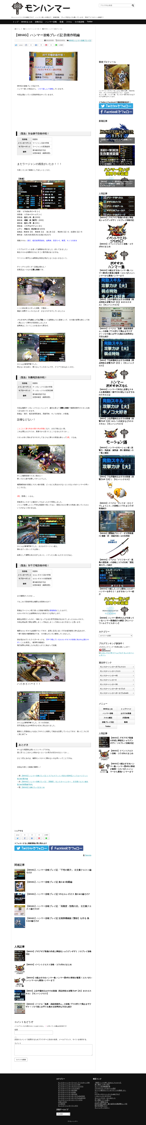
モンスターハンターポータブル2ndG (114, 693)
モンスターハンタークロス (110, 671)
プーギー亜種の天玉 (101, 1102)
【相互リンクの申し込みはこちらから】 (108, 1082)
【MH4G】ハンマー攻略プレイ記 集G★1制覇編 (49, 882)
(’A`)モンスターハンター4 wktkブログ (107, 1094)
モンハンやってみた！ (102, 1108)
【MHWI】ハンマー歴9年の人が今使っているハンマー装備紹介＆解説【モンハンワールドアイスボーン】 (116, 184)
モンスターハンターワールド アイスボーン (74, 1082)
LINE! (61, 45)
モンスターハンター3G (109, 684)
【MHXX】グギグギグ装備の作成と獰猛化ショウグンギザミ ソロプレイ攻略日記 (122, 740)
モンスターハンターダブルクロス (113, 667)
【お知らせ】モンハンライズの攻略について (116, 140)
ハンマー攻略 (51, 22)
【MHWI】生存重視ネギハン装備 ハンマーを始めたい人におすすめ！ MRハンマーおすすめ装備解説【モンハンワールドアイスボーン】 (116, 163)
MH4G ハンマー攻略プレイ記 (80, 40)
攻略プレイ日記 (108, 722)
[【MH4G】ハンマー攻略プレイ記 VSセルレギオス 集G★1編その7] (19, 898)
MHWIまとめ (26, 22)
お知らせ (62, 1102)
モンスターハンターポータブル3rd (71, 1096)
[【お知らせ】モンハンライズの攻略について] (117, 133)
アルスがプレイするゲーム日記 (105, 1088)
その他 (61, 1104)
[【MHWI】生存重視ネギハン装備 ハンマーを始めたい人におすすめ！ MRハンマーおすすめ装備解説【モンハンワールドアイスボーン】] (117, 155)
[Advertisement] (53, 114)
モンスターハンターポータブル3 (112, 689)
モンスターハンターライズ (68, 1106)
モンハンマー (73, 1121)
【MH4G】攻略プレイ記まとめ (33, 787)
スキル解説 (108, 718)
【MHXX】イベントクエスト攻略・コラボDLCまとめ (49, 964)
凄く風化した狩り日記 (102, 1084)
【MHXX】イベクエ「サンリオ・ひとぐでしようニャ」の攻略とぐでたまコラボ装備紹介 (116, 505)
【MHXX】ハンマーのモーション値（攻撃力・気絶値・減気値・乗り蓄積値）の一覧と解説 (116, 450)
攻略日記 (39, 22)
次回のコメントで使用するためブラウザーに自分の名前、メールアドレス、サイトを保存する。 (51, 1039)
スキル (69, 22)
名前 (16, 1030)
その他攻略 (79, 22)
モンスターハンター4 (108, 680)
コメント (17, 1043)
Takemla (88, 855)
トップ (15, 22)
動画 (126, 722)
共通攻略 (125, 718)
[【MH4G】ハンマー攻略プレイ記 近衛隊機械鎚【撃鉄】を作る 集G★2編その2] (19, 922)
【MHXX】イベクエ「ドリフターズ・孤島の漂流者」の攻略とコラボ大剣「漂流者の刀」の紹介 (116, 562)
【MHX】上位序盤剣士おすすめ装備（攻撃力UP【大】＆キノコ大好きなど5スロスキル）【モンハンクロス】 (116, 421)
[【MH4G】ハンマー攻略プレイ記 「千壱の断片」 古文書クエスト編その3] (19, 874)
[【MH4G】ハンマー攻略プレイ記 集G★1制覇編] (19, 886)
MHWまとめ (108, 709)
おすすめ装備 (126, 713)
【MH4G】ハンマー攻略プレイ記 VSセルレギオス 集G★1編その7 (58, 894)
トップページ (126, 709)
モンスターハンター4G (109, 675)
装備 (61, 22)
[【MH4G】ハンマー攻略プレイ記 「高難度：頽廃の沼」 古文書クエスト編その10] (19, 910)
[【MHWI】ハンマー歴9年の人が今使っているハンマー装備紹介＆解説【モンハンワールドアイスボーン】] (117, 177)
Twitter (90, 22)
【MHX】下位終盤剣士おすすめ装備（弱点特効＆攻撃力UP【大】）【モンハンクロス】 (116, 363)
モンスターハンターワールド (69, 1084)
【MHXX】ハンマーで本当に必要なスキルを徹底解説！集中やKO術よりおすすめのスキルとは (116, 392)
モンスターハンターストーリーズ (70, 1100)
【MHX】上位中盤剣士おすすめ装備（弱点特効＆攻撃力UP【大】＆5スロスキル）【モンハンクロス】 (116, 302)
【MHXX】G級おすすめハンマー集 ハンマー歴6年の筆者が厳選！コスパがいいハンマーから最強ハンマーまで (117, 273)
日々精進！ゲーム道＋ (102, 1100)
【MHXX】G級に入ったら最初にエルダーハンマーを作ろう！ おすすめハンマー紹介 (117, 591)
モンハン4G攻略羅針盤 (102, 1086)
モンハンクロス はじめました (105, 1098)
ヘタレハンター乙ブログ (103, 1096)
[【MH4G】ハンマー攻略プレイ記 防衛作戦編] (36, 45)
